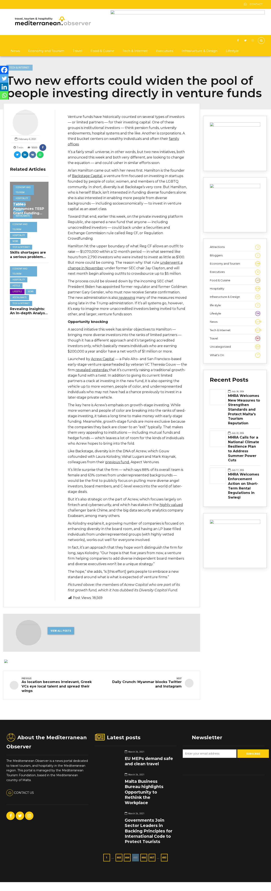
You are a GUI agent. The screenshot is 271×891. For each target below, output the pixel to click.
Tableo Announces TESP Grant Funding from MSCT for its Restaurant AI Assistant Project (28, 215)
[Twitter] (4, 78)
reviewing (126, 298)
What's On (234, 355)
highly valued (171, 505)
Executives (164, 51)
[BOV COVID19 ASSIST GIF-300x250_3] (235, 187)
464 (127, 857)
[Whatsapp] (4, 95)
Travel (77, 51)
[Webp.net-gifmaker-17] (235, 125)
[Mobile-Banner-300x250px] (235, 523)
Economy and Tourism (46, 51)
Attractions (234, 247)
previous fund (117, 462)
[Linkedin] (4, 87)
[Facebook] (4, 70)
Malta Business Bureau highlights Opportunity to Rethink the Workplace (144, 792)
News (15, 51)
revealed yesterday (92, 370)
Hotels (16, 285)
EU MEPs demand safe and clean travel (149, 761)
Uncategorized (235, 346)
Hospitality (22, 198)
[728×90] (188, 13)
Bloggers (234, 255)
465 (135, 857)
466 (143, 857)
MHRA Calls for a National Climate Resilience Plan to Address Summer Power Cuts (243, 448)
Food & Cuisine (102, 51)
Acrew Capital (102, 359)
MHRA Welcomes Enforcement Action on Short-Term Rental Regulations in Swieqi (243, 485)
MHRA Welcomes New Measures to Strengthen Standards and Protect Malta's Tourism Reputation (244, 409)
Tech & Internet (135, 51)
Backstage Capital (87, 176)
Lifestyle (232, 51)
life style (234, 305)
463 (119, 857)
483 (164, 857)
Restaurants (23, 216)
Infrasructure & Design (199, 51)
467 (152, 857)
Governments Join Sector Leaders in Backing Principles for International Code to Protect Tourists (148, 831)
